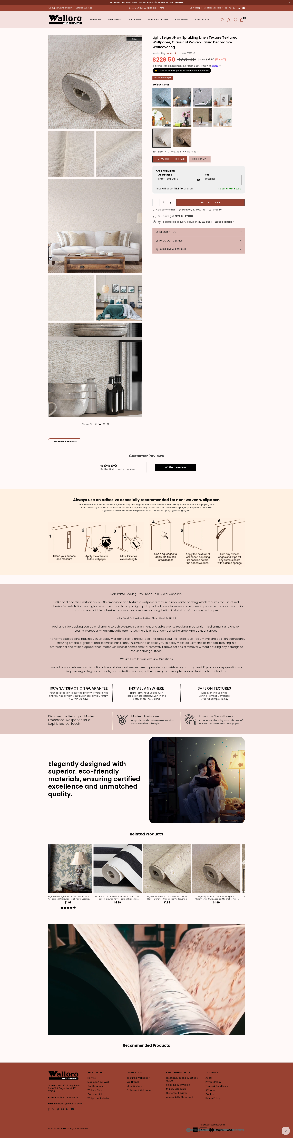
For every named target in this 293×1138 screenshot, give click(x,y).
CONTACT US (202, 19)
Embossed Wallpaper (139, 1090)
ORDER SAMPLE (199, 159)
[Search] (222, 20)
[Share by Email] (108, 424)
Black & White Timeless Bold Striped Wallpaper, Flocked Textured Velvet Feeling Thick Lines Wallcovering (225, 897)
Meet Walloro (134, 1086)
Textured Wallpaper (138, 1077)
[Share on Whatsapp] (104, 424)
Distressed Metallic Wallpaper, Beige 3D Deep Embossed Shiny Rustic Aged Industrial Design (126, 897)
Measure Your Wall (98, 1082)
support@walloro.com (69, 1103)
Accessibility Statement (179, 1097)
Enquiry (217, 209)
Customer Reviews (177, 1093)
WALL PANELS (135, 19)
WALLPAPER (95, 19)
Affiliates (210, 1090)
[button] (242, 20)
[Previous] (47, 879)
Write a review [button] (175, 467)
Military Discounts (176, 1089)
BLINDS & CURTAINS (158, 19)
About (209, 1077)
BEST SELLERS (181, 19)
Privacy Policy (213, 1082)
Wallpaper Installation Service (206, 8)
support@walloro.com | (63, 8)
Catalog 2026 (82, 8)
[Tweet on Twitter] (91, 424)
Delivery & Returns (193, 209)
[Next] (246, 879)
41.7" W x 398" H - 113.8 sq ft (170, 159)
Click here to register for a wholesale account (182, 70)
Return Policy (213, 1098)
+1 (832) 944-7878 (67, 1097)
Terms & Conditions (217, 1086)
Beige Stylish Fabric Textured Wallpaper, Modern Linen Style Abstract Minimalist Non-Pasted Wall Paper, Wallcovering (77, 897)
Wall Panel (133, 1082)
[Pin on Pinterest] (95, 424)
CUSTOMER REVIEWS (65, 441)
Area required (165, 170)
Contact (210, 1094)
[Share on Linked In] (100, 424)
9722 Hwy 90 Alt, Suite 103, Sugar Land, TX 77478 (64, 1088)
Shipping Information (178, 1084)
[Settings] (229, 20)
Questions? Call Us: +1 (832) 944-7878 (146, 8)
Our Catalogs (95, 1086)
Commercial (94, 1094)
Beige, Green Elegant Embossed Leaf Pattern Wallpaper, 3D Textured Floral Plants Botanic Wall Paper (176, 897)
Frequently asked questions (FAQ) (182, 1079)
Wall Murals (115, 19)
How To (91, 1077)
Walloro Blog (94, 1090)
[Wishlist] (235, 20)
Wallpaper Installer (98, 1098)
